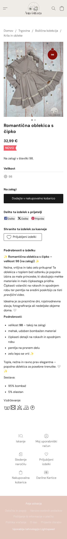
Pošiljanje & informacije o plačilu (33, 516)
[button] (33, 8)
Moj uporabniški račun (46, 443)
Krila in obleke (13, 36)
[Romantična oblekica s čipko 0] (33, 79)
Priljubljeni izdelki (46, 462)
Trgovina (24, 31)
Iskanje (20, 441)
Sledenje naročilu (21, 462)
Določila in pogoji (15, 510)
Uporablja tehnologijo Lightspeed (33, 529)
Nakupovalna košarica (21, 480)
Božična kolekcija (46, 31)
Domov (8, 31)
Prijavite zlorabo (51, 522)
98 (10, 177)
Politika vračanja (16, 522)
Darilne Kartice (46, 478)
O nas (33, 522)
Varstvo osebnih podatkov (46, 510)
